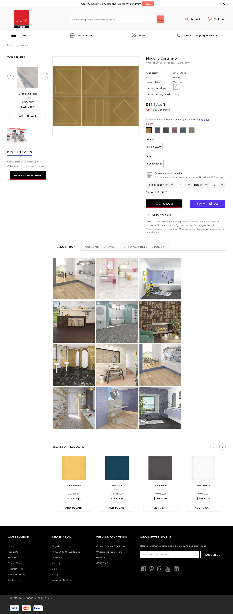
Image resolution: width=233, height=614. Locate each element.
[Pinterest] (151, 569)
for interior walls (166, 225)
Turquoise (213, 228)
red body (174, 228)
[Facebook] (143, 569)
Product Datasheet (156, 88)
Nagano (150, 228)
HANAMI (189, 225)
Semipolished (154, 163)
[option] (81, 35)
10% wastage (217, 177)
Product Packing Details (158, 94)
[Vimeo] (176, 569)
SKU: (148, 77)
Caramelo (203, 221)
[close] (224, 4)
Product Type (153, 82)
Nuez (159, 228)
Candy (193, 221)
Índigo (155, 232)
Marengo (200, 225)
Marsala (210, 225)
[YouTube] (167, 569)
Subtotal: (151, 192)
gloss (180, 225)
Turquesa (202, 228)
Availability (152, 72)
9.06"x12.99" (154, 146)
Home (10, 45)
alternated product (178, 221)
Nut (165, 228)
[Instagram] (159, 569)
